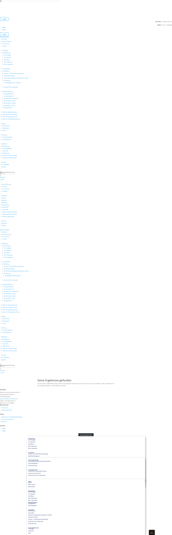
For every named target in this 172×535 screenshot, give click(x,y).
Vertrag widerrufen (86, 435)
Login (4, 19)
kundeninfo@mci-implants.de (9, 399)
